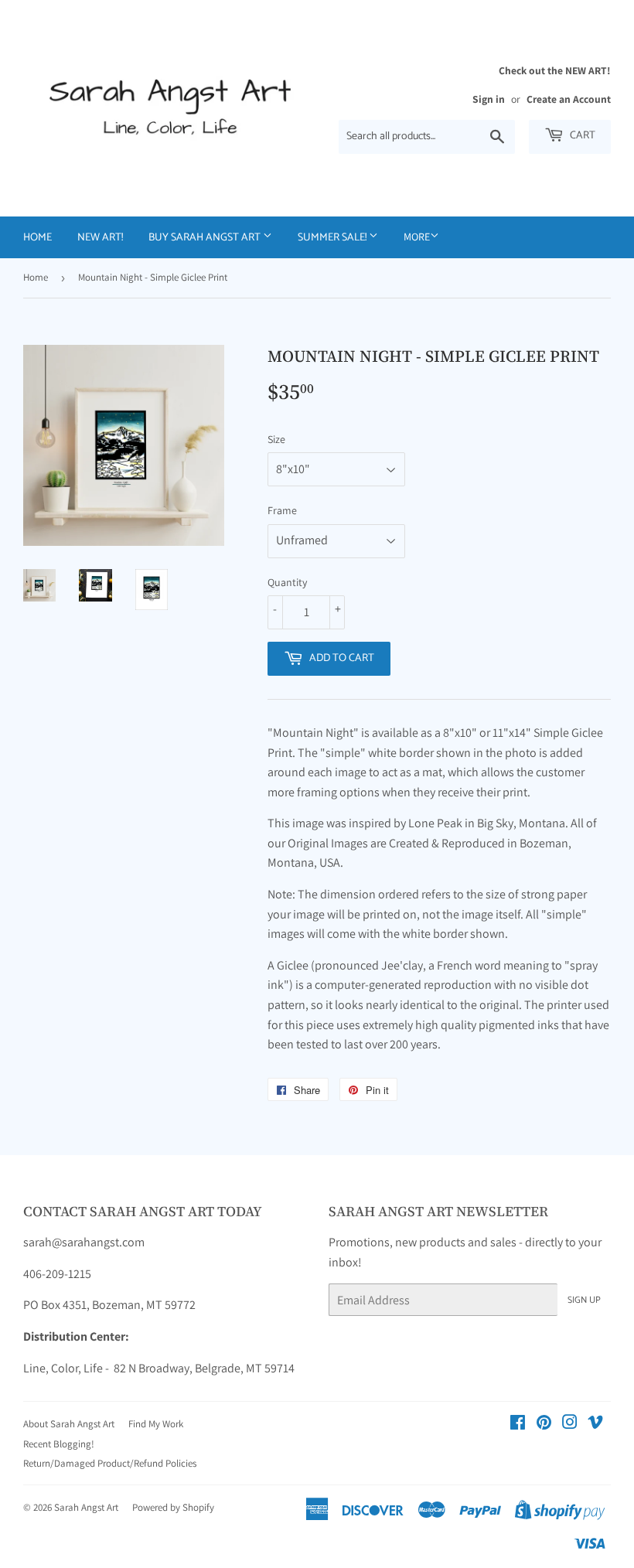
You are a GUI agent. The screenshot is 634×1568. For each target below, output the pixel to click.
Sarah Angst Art (86, 1507)
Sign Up (584, 1300)
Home (37, 238)
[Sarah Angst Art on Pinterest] (544, 1424)
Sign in (488, 99)
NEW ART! (100, 238)
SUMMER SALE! (333, 238)
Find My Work (155, 1423)
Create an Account (569, 99)
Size (276, 439)
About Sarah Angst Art (68, 1423)
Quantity (287, 582)
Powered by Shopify (173, 1507)
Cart (581, 136)
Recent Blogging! (58, 1443)
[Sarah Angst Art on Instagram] (570, 1424)
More (417, 237)
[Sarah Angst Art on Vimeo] (595, 1424)
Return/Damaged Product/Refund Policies (109, 1463)
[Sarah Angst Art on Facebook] (518, 1424)
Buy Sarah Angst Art (205, 238)
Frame (282, 510)
